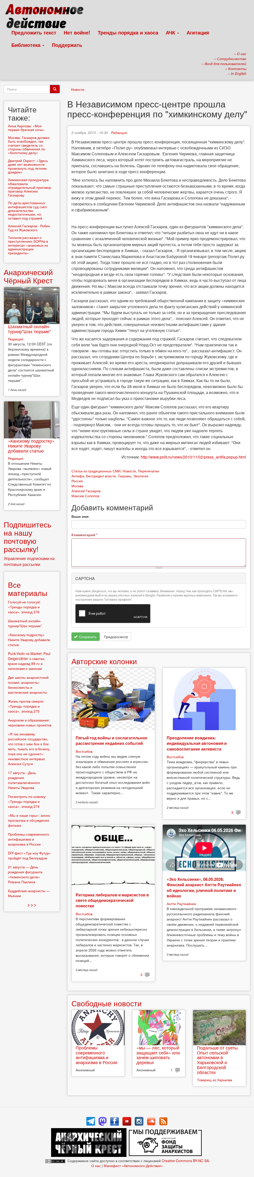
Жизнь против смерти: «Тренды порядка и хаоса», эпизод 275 (26, 706)
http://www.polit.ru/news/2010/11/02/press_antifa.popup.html (193, 457)
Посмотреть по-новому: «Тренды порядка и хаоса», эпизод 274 (27, 801)
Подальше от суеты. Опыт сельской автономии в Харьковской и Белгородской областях (218, 1059)
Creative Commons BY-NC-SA (185, 1160)
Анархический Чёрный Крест (28, 276)
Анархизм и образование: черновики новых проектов (29, 722)
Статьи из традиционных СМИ (96, 470)
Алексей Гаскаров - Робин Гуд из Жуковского (29, 227)
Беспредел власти (101, 475)
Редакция (119, 132)
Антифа (77, 475)
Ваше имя (80, 516)
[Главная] (46, 17)
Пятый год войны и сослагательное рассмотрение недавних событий (111, 740)
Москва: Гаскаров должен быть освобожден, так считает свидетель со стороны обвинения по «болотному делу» (29, 145)
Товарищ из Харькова (214, 1079)
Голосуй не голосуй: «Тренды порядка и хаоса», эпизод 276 (24, 606)
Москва (77, 485)
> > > (32, 905)
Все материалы (27, 588)
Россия (77, 480)
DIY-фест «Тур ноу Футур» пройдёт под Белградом (29, 855)
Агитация (198, 32)
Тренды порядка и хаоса (128, 32)
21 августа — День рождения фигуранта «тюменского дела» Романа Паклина (25, 874)
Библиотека (26, 44)
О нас (96, 1165)
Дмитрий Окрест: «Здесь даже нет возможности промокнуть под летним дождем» (28, 166)
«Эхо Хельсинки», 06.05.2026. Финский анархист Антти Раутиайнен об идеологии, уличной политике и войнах (204, 887)
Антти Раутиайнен (181, 903)
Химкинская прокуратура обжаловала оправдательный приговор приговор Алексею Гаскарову (29, 187)
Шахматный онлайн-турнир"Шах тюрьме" (29, 328)
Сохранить (87, 636)
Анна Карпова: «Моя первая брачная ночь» (26, 127)
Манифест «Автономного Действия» (133, 1165)
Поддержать (67, 44)
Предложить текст (33, 32)
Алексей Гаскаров (85, 490)
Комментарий (84, 534)
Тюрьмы (124, 475)
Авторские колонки (104, 661)
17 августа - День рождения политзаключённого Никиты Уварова (24, 780)
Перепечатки (148, 470)
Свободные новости (106, 1003)
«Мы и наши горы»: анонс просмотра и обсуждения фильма (29, 820)
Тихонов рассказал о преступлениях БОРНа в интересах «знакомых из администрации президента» (28, 245)
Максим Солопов (85, 495)
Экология (140, 475)
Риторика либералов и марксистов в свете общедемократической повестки (112, 900)
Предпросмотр (116, 636)
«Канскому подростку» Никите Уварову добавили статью (31, 445)
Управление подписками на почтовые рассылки (29, 561)
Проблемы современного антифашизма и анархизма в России (96, 1054)
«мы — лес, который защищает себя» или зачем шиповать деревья (158, 1054)
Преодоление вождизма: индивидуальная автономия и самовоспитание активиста (197, 743)
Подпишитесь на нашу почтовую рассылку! (27, 536)
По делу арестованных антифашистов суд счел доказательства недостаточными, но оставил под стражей (27, 210)
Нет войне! (77, 32)
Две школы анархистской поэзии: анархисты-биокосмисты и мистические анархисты (28, 685)
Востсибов (84, 751)
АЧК (171, 32)
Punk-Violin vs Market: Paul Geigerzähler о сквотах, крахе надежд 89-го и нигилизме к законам (29, 661)
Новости (77, 89)
